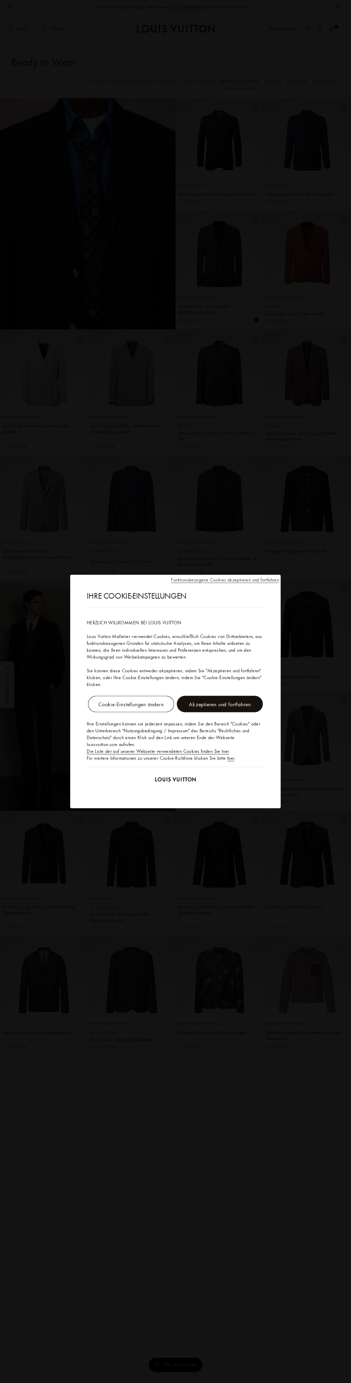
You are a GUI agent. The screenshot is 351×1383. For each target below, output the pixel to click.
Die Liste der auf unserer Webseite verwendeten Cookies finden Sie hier (158, 751)
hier (230, 758)
